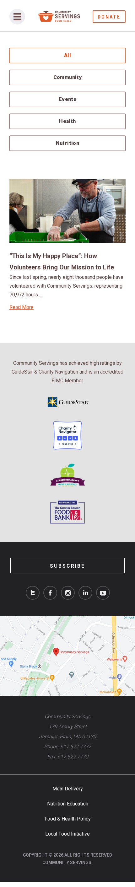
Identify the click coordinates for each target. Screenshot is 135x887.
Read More (21, 307)
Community (67, 77)
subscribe (67, 566)
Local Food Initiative (67, 834)
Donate (109, 17)
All (67, 55)
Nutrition (67, 143)
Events (67, 99)
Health (67, 121)
